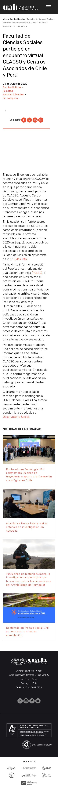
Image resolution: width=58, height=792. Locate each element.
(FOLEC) (37, 273)
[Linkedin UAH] (20, 700)
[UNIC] (46, 768)
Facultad (8, 91)
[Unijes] (29, 783)
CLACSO (37, 179)
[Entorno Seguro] (11, 775)
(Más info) (21, 259)
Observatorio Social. (16, 417)
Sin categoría (10, 98)
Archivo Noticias (12, 87)
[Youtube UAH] (38, 700)
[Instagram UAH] (26, 700)
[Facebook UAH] (32, 700)
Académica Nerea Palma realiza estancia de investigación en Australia (27, 527)
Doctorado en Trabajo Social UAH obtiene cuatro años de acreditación (27, 631)
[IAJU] (29, 768)
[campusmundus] (29, 775)
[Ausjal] (11, 768)
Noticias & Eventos (13, 94)
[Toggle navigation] (48, 6)
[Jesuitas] (46, 775)
